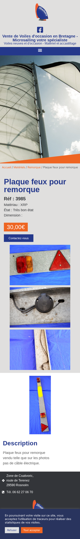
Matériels (19, 167)
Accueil (6, 167)
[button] (40, 50)
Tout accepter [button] (31, 530)
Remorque (34, 167)
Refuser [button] (12, 530)
